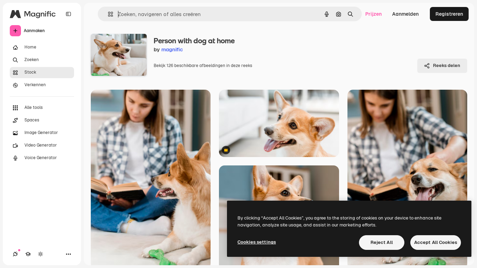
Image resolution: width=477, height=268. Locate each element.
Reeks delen (446, 65)
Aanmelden (405, 14)
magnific (172, 49)
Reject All (381, 242)
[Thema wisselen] (40, 254)
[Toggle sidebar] (68, 14)
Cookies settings (256, 242)
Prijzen (373, 14)
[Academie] (28, 254)
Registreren (449, 14)
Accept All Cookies (435, 242)
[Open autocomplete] (107, 14)
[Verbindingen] (15, 254)
